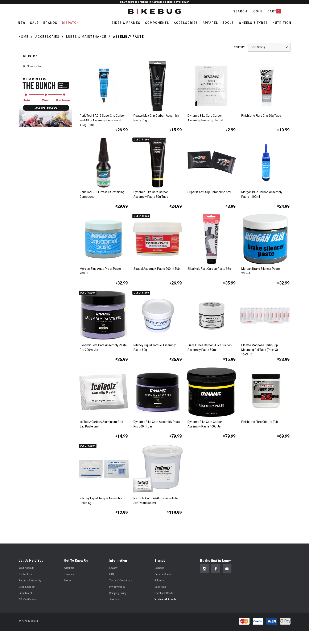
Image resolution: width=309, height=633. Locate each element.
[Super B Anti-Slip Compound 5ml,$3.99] (211, 163)
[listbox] (269, 47)
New (21, 22)
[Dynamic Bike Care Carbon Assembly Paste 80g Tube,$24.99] (157, 163)
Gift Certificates (28, 599)
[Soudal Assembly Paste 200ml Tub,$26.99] (157, 239)
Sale (34, 22)
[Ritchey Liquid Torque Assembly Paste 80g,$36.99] (157, 316)
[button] (45, 100)
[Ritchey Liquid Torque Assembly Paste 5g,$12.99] (104, 469)
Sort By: (239, 47)
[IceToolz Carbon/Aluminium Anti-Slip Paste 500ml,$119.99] (157, 469)
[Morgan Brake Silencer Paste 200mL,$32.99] (265, 239)
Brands (50, 22)
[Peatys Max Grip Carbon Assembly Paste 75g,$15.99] (157, 86)
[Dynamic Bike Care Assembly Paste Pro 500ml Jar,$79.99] (157, 392)
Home (24, 36)
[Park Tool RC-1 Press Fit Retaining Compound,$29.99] (104, 163)
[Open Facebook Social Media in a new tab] (215, 568)
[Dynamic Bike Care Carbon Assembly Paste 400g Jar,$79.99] (211, 392)
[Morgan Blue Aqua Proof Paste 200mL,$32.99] (104, 239)
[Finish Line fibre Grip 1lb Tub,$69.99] (265, 392)
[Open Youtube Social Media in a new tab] (227, 568)
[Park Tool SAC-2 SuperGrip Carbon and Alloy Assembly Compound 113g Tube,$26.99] (104, 86)
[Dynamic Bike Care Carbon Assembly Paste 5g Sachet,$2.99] (211, 86)
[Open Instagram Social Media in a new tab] (204, 568)
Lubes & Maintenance (86, 36)
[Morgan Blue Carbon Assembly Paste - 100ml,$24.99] (265, 163)
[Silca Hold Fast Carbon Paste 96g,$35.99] (211, 239)
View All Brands (166, 599)
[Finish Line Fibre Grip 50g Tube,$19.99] (265, 86)
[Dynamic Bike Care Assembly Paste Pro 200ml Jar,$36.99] (104, 316)
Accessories (47, 36)
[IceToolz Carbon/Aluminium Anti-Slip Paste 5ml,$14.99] (104, 392)
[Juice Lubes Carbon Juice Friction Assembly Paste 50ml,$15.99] (211, 316)
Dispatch (70, 22)
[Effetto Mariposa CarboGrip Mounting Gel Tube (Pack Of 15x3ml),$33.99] (265, 316)
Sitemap (114, 599)
